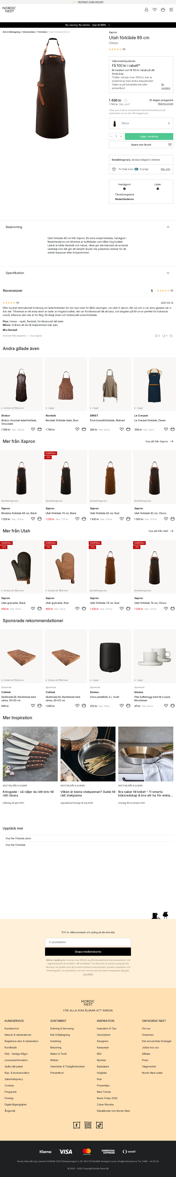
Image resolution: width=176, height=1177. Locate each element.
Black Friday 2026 (107, 1098)
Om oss (146, 1028)
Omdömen (148, 1034)
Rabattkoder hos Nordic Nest (113, 1110)
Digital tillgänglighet (15, 1104)
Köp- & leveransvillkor (17, 1072)
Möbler (54, 1060)
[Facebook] (76, 1125)
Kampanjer (103, 1047)
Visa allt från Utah (158, 531)
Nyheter (101, 1060)
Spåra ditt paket (14, 1066)
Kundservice (12, 1028)
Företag (9, 1098)
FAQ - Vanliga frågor (16, 1053)
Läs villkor (88, 974)
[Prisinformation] (125, 100)
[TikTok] (99, 1125)
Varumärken (104, 1034)
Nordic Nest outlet (152, 1072)
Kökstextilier (29, 32)
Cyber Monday (105, 1104)
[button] (117, 49)
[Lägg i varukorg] (39, 429)
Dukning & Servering (62, 1028)
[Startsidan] (9, 9)
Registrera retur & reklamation (21, 1041)
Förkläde (42, 32)
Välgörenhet (149, 1066)
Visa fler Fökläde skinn (18, 838)
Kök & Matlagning (11, 32)
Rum (99, 1079)
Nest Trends (104, 1091)
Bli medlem (165, 86)
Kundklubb (11, 1047)
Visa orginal (36, 335)
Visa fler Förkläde (15, 844)
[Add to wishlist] (33, 429)
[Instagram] (88, 1125)
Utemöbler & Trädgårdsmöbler (67, 1066)
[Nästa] (98, 89)
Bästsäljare (103, 1066)
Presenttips (103, 1085)
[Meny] (171, 9)
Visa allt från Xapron (156, 441)
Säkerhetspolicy (14, 1079)
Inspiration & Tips (106, 1028)
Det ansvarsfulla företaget (156, 1041)
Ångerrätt (10, 1110)
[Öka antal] (121, 136)
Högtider (102, 1072)
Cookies (9, 1085)
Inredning (55, 1041)
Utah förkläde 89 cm (59, 32)
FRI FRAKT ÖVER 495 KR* (91, 2)
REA (99, 1053)
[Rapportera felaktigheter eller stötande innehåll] (171, 336)
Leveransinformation (16, 1060)
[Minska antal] (111, 136)
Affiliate (146, 1053)
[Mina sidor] (146, 9)
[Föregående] (6, 89)
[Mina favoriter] (155, 9)
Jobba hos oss (150, 1047)
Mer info (165, 169)
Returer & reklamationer (18, 1034)
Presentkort (57, 1072)
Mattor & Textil (58, 1053)
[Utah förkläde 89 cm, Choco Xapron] (52, 88)
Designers (102, 1041)
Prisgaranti (10, 1091)
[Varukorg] (163, 9)
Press (145, 1060)
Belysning (55, 1047)
